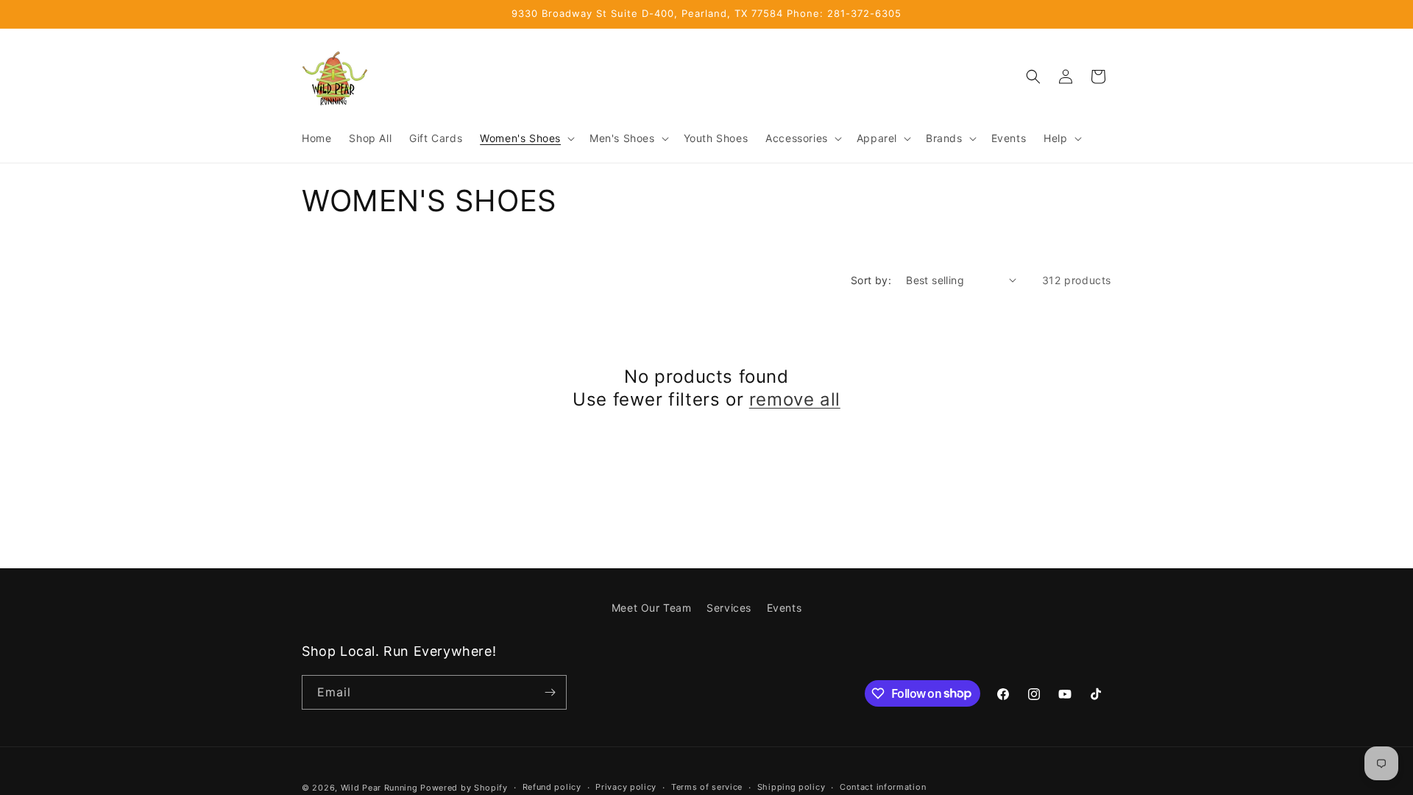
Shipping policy (791, 787)
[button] (526, 138)
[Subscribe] (550, 692)
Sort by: (871, 280)
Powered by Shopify (464, 787)
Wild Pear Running (379, 787)
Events (784, 607)
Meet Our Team (652, 607)
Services (728, 607)
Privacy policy (625, 787)
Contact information (883, 787)
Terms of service (707, 787)
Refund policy (552, 787)
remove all (794, 399)
